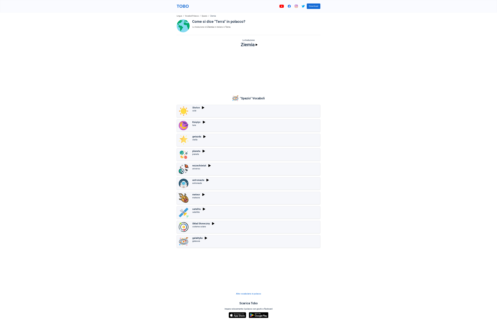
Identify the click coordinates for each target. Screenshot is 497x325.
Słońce (196, 107)
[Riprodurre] (256, 45)
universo (196, 168)
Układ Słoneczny (201, 223)
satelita (196, 209)
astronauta (198, 180)
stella (194, 139)
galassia (196, 241)
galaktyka (197, 238)
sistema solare (199, 226)
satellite (196, 212)
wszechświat (199, 165)
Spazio (204, 16)
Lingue (179, 16)
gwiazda (196, 136)
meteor (196, 194)
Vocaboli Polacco (192, 16)
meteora (196, 197)
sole (194, 110)
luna (194, 125)
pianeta (195, 154)
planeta (196, 151)
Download (313, 6)
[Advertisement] (248, 69)
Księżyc (196, 122)
